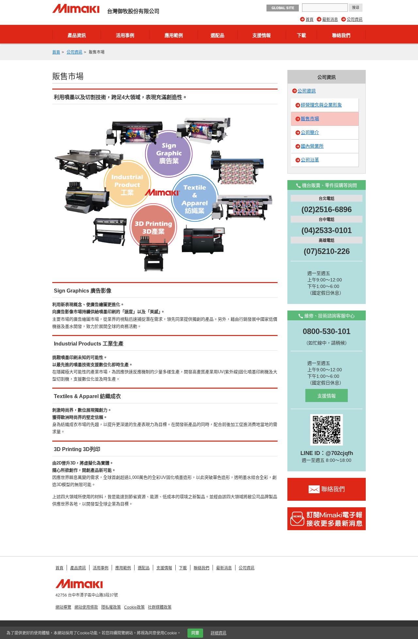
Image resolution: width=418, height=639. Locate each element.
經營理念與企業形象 (321, 105)
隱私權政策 (111, 607)
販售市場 (310, 118)
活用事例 (125, 35)
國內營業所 (312, 146)
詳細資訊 (218, 633)
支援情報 (261, 35)
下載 (301, 35)
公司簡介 (310, 132)
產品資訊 (77, 35)
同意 (195, 633)
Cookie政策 (134, 607)
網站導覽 (63, 607)
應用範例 (174, 35)
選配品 (217, 35)
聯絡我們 (341, 35)
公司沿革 (310, 159)
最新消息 (330, 19)
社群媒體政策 (159, 607)
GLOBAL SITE (282, 8)
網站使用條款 (86, 607)
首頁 (310, 19)
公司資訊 (354, 19)
